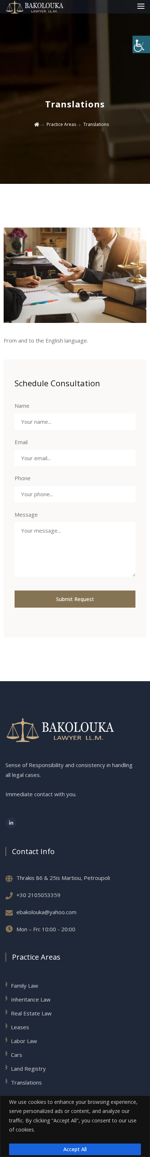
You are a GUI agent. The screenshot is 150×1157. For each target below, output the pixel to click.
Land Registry (28, 1068)
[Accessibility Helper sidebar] (141, 44)
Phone (23, 478)
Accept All (75, 1149)
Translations (26, 1082)
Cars (16, 1054)
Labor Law (24, 1041)
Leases (20, 1027)
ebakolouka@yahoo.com (46, 912)
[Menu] (141, 6)
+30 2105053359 (38, 895)
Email (21, 442)
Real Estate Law (31, 1013)
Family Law (24, 985)
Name (22, 405)
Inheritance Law (31, 999)
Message (26, 514)
